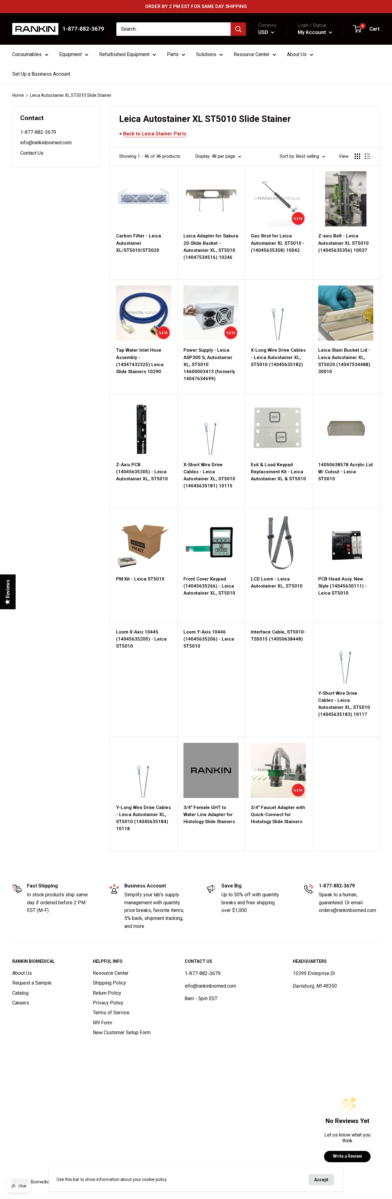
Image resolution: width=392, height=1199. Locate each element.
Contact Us (31, 153)
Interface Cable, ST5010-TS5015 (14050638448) (278, 635)
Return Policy (107, 993)
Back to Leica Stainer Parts (155, 134)
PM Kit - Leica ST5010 (140, 579)
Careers (20, 1003)
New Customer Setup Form (122, 1032)
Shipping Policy (109, 983)
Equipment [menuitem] (70, 54)
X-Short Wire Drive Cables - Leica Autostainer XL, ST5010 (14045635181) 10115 (209, 475)
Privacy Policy (108, 1003)
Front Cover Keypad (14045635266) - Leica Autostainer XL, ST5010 (209, 586)
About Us (22, 973)
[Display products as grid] (357, 156)
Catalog (20, 993)
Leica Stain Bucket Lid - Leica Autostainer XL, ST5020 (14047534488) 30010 (344, 360)
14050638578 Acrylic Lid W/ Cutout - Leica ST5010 (345, 472)
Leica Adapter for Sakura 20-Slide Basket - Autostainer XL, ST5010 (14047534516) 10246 (210, 246)
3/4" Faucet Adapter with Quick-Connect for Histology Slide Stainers (278, 815)
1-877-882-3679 (38, 132)
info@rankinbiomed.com (46, 143)
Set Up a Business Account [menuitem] (41, 74)
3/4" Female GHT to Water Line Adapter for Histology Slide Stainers (209, 815)
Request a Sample (31, 983)
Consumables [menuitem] (27, 54)
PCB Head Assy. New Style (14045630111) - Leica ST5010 (342, 586)
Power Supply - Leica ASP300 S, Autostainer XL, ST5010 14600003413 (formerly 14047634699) (209, 364)
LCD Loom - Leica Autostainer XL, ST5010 (277, 582)
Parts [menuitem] (173, 54)
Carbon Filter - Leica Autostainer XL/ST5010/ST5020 (138, 243)
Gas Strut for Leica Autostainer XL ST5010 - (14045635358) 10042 (277, 243)
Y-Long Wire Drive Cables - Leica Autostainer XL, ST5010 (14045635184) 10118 (143, 818)
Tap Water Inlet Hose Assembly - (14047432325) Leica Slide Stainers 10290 (140, 360)
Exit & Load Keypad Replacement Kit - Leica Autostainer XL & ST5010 (278, 472)
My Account (312, 32)
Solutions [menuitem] (206, 54)
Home (18, 95)
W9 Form (102, 1023)
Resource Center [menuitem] (252, 54)
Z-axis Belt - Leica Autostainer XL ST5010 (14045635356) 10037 (343, 243)
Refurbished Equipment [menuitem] (124, 54)
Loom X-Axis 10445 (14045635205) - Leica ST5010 (141, 639)
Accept (321, 1179)
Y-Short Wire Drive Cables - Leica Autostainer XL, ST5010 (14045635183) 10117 (344, 703)
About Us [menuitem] (297, 54)
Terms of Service (111, 1013)
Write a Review (347, 1156)
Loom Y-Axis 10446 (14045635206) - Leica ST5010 (208, 639)
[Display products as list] (367, 156)
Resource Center (111, 973)
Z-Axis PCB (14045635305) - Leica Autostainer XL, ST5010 (142, 472)
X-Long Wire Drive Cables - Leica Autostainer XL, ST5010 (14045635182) (278, 357)
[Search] (238, 29)
